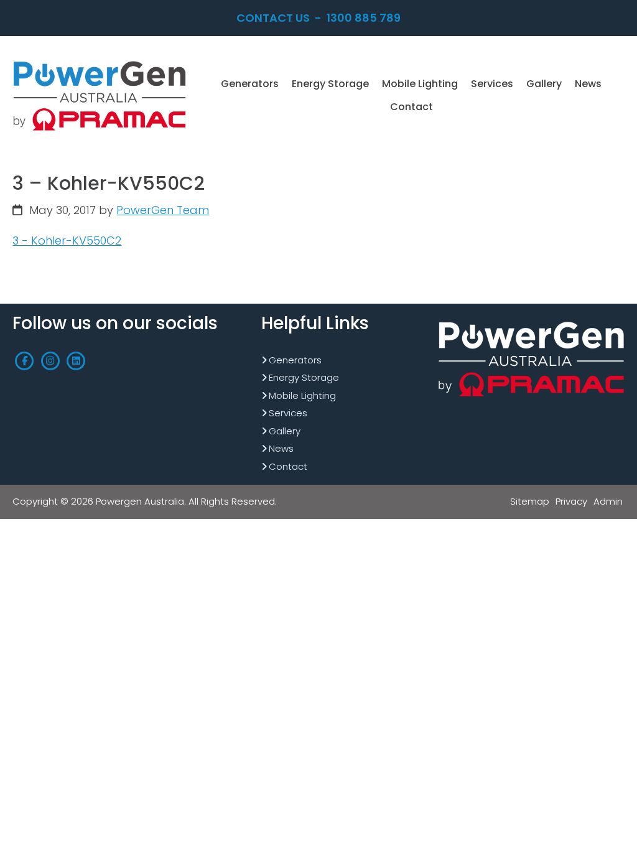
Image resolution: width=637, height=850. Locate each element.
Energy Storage (304, 377)
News (281, 448)
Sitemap (529, 501)
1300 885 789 (364, 18)
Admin (608, 501)
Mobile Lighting (302, 395)
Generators (295, 360)
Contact (288, 466)
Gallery (284, 430)
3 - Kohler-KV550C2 (66, 240)
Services (288, 412)
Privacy (571, 501)
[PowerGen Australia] (99, 62)
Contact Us (273, 18)
